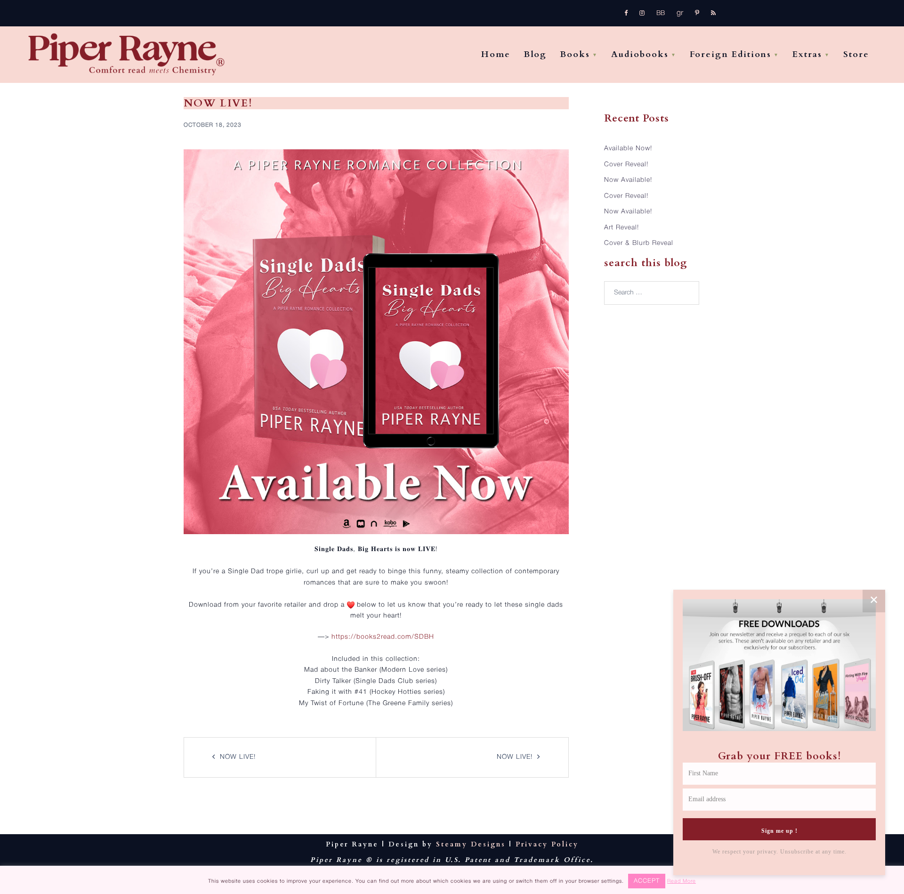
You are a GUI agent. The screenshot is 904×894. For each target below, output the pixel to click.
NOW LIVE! (238, 757)
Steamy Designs (471, 844)
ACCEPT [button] (647, 881)
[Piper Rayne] (126, 55)
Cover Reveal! (626, 165)
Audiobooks (640, 54)
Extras (807, 54)
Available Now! (628, 149)
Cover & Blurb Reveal (638, 243)
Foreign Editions (730, 54)
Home (495, 54)
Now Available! (628, 180)
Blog (535, 54)
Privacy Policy (547, 844)
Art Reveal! (621, 228)
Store (856, 54)
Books (575, 54)
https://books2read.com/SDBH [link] (382, 637)
